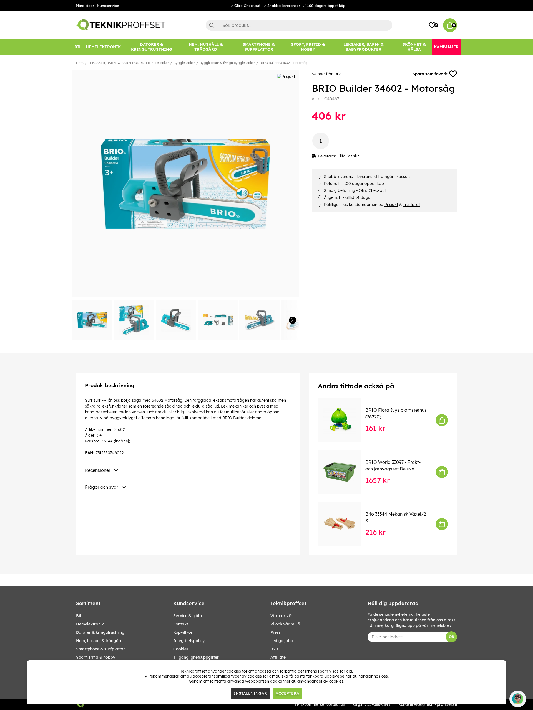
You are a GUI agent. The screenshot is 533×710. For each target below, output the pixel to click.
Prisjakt (391, 204)
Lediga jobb (281, 640)
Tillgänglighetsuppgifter (196, 657)
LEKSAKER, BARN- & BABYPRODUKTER (119, 63)
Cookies (180, 649)
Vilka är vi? (281, 615)
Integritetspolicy (189, 640)
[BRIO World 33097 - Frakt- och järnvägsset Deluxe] (343, 472)
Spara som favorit (430, 74)
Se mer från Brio (327, 74)
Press (275, 632)
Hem (80, 63)
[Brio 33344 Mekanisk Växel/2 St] (343, 524)
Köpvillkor (183, 632)
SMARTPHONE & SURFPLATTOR (100, 649)
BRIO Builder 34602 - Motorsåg (284, 63)
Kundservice (108, 5)
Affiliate (278, 657)
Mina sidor (85, 5)
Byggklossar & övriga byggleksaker (227, 63)
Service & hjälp (187, 615)
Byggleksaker (184, 63)
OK (451, 636)
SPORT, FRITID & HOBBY (95, 657)
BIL (78, 615)
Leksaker (162, 63)
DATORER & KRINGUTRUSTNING (100, 632)
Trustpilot (411, 204)
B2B (274, 649)
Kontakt (180, 624)
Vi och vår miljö (285, 624)
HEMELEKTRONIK (90, 624)
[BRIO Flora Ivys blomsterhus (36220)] (343, 420)
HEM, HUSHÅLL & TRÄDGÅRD (99, 640)
